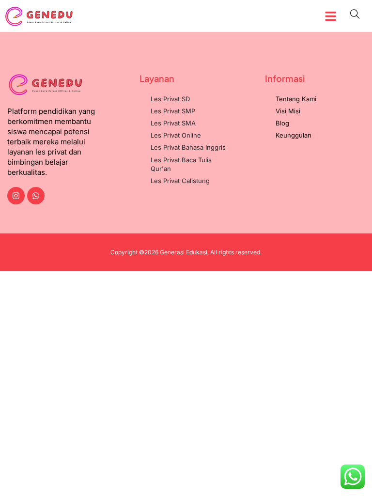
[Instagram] (16, 195)
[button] (331, 16)
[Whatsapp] (36, 195)
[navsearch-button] (355, 16)
